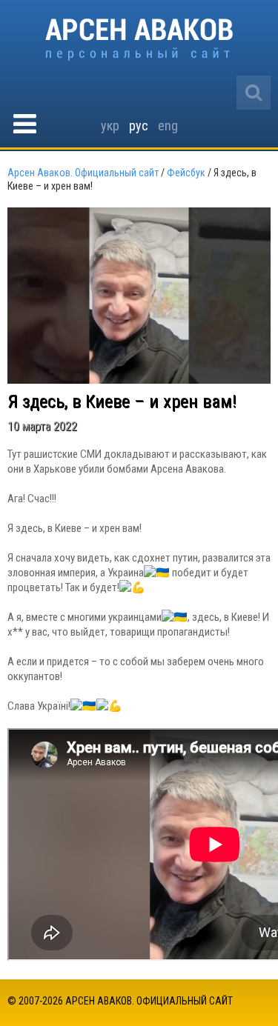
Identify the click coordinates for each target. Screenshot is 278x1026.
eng (168, 125)
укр (110, 125)
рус (138, 125)
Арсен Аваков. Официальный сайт (139, 40)
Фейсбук (186, 173)
